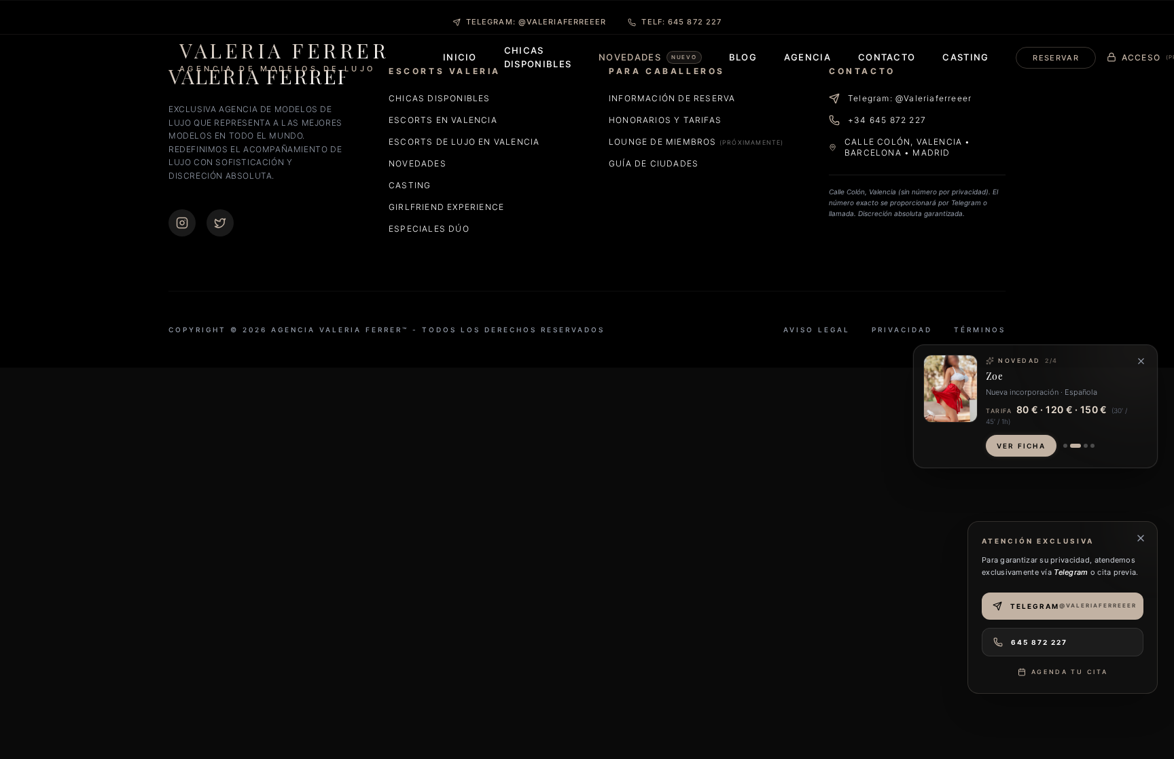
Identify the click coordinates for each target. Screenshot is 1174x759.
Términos (980, 329)
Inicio (460, 57)
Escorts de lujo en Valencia (464, 142)
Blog (743, 57)
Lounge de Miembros (696, 142)
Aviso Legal (816, 329)
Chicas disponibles (440, 98)
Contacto (886, 57)
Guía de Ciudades (653, 163)
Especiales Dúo (429, 229)
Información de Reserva (672, 98)
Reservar (1055, 58)
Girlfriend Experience (446, 207)
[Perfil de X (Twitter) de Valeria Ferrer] (220, 222)
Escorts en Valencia (443, 120)
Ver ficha (1021, 446)
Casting (965, 57)
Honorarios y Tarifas (665, 120)
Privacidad (902, 329)
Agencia (807, 57)
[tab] (1065, 446)
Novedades (417, 163)
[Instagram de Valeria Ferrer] (182, 222)
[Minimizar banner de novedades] (1141, 361)
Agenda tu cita (1069, 671)
